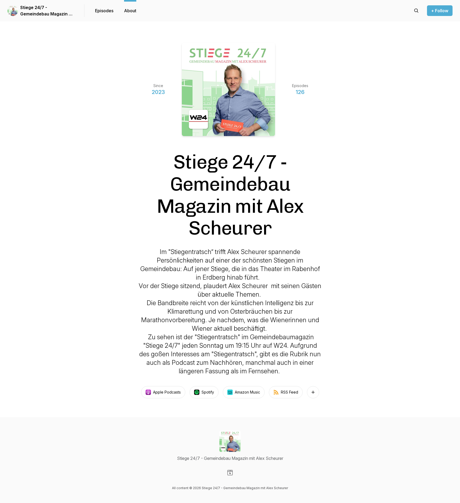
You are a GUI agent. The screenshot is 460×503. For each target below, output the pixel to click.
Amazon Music (247, 392)
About (130, 10)
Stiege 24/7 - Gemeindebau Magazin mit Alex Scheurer (47, 11)
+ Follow (439, 10)
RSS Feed (289, 392)
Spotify (208, 392)
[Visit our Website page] (230, 472)
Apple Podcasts (167, 392)
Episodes (104, 10)
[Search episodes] (416, 10)
